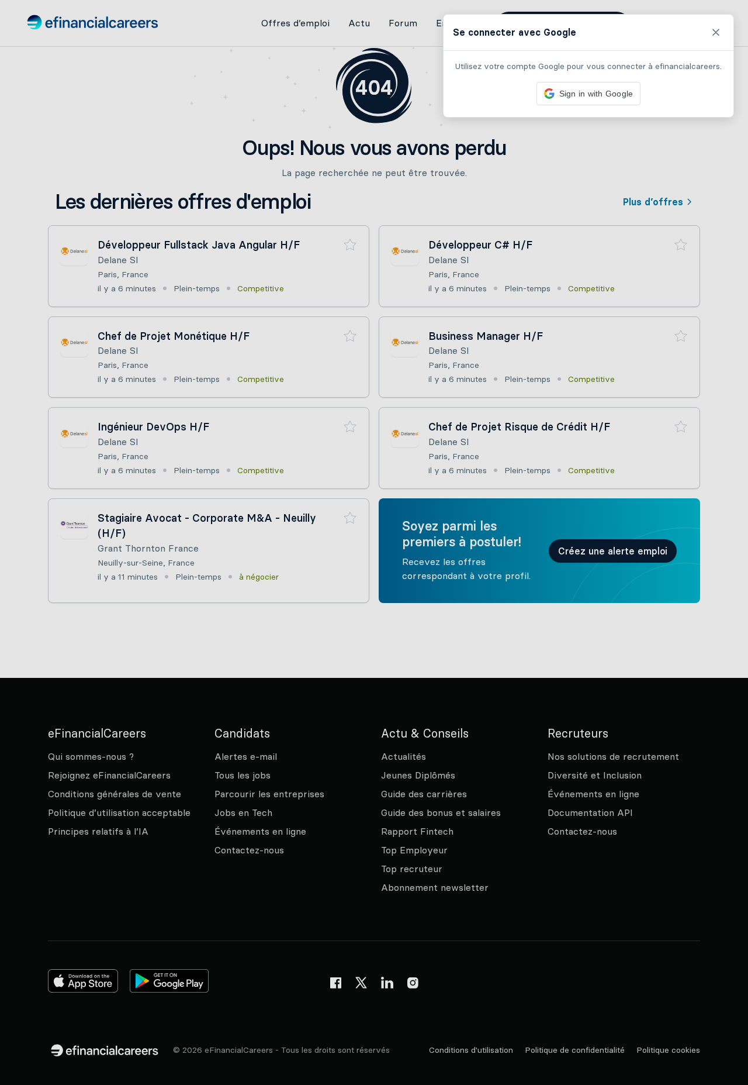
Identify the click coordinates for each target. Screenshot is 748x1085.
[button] (374, 542)
